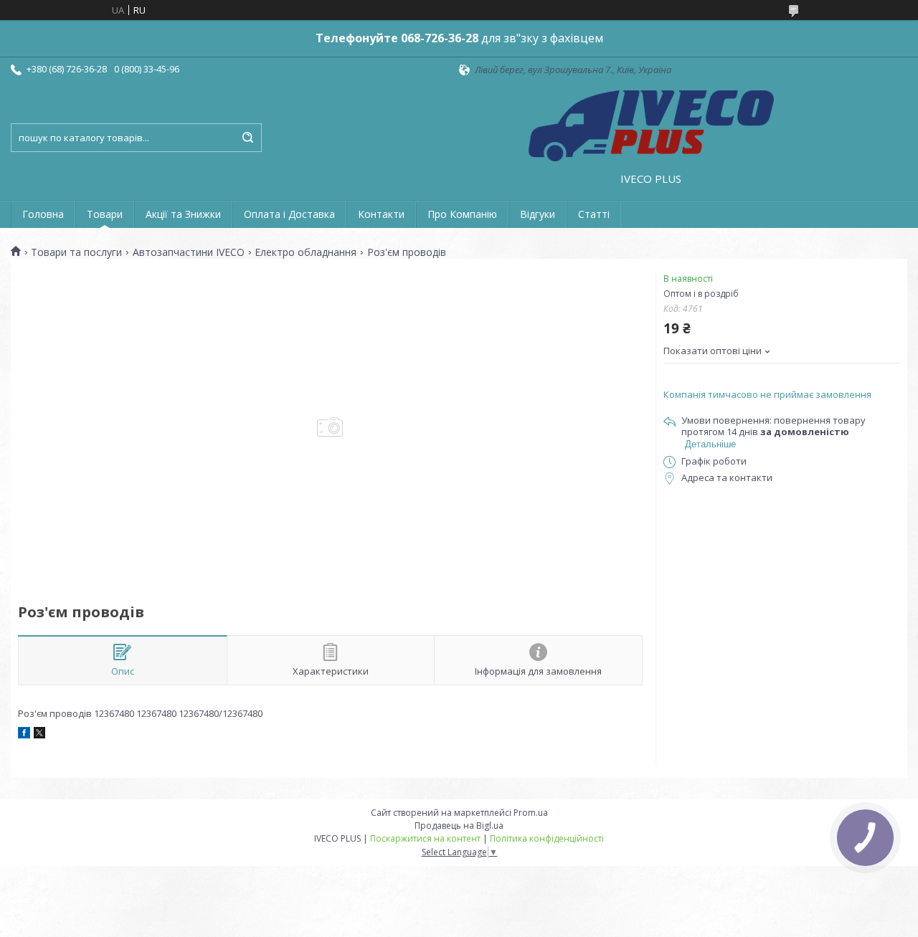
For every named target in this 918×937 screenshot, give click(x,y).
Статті (594, 214)
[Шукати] (247, 137)
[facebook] (24, 734)
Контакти (381, 214)
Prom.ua (531, 813)
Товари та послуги (76, 252)
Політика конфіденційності (547, 838)
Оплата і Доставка (289, 214)
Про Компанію (462, 214)
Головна (43, 214)
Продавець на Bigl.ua (459, 825)
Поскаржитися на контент (425, 838)
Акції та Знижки (183, 214)
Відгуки (537, 214)
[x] (39, 734)
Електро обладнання (305, 252)
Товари (105, 214)
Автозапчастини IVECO (189, 252)
